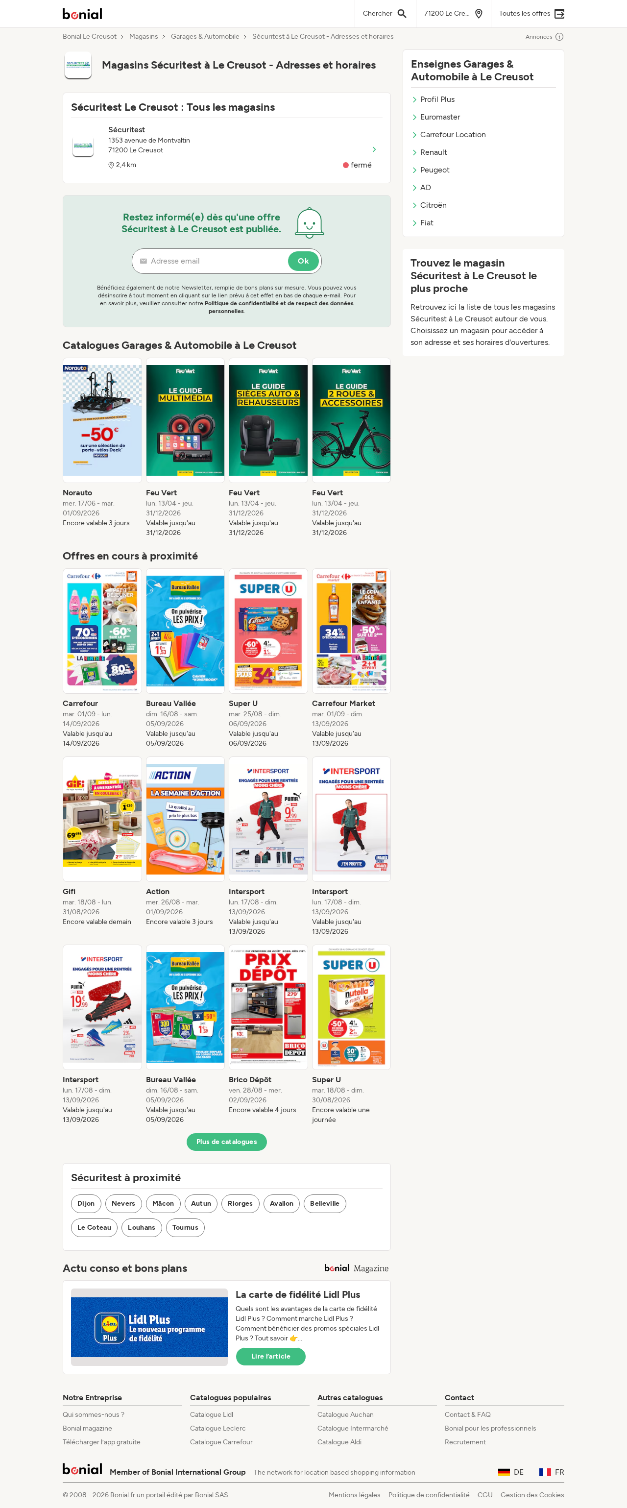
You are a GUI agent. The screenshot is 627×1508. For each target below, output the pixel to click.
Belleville (325, 1203)
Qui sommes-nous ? (93, 1415)
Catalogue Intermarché (352, 1428)
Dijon (86, 1203)
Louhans (141, 1227)
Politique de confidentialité (429, 1495)
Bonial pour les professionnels (490, 1428)
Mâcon (163, 1203)
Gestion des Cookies (532, 1495)
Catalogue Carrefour (221, 1442)
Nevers (124, 1203)
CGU (485, 1495)
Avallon (281, 1203)
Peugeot (435, 169)
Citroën (433, 205)
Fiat (427, 222)
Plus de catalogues (226, 1142)
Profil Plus (437, 99)
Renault (433, 152)
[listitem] (102, 448)
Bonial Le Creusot (90, 36)
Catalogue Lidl (211, 1415)
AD (425, 187)
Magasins (143, 36)
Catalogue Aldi (339, 1442)
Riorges (240, 1203)
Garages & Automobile (205, 36)
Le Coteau (94, 1227)
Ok (303, 261)
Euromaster (440, 117)
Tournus (185, 1227)
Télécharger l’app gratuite (102, 1442)
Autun (201, 1203)
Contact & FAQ (468, 1415)
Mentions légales (355, 1495)
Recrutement (465, 1442)
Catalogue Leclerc (218, 1428)
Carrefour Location (453, 134)
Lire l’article (270, 1356)
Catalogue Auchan (345, 1415)
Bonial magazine (87, 1428)
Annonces (539, 36)
